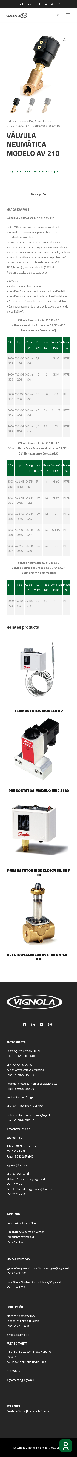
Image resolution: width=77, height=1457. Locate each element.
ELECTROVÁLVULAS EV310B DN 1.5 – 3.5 (38, 957)
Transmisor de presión (50, 171)
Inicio (9, 121)
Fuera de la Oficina (38, 1411)
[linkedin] (46, 4)
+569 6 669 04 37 (23, 1120)
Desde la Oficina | (17, 1411)
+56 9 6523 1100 (16, 1273)
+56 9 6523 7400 (16, 1287)
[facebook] (39, 4)
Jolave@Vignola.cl (50, 1282)
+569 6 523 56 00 (23, 1075)
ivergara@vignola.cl (57, 1268)
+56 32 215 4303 (16, 1194)
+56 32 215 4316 (16, 1184)
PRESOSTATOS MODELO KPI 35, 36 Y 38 (38, 872)
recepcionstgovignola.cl (20, 1237)
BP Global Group (54, 1448)
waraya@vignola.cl (34, 1070)
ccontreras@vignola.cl (40, 1115)
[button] (64, 39)
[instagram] (59, 4)
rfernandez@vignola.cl (44, 1083)
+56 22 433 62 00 (17, 1242)
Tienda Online (24, 4)
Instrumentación (24, 121)
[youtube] (52, 4)
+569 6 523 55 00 (23, 1089)
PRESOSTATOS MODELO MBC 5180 (38, 790)
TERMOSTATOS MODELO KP (38, 711)
